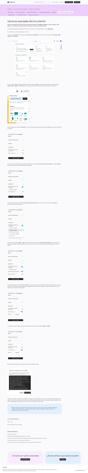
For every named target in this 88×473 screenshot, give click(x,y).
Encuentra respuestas (25, 459)
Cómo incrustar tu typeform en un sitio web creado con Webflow (18, 440)
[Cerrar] (86, 469)
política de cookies (33, 470)
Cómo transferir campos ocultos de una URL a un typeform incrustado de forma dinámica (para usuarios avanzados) (27, 438)
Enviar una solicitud (69, 2)
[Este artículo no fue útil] (11, 422)
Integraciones (54, 12)
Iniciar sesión (77, 2)
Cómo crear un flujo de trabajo (44, 12)
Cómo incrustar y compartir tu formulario (20, 9)
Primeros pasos (10, 12)
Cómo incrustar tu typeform (12, 434)
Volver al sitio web (55, 2)
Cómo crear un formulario (20, 12)
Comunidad (62, 2)
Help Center (9, 9)
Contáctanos (63, 459)
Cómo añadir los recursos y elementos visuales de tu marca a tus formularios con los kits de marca (24, 442)
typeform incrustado (43, 24)
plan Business (50, 28)
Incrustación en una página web (34, 9)
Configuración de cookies (80, 470)
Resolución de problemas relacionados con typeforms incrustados (18, 436)
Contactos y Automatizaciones (32, 12)
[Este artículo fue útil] (8, 422)
